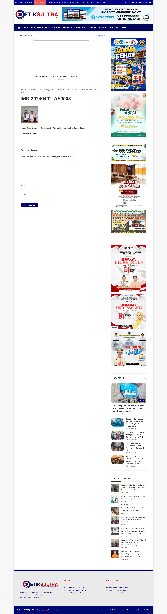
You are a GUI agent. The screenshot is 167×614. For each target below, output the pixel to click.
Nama (23, 185)
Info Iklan (113, 27)
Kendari (26, 595)
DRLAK (123, 27)
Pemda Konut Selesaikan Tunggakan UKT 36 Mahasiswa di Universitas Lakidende (56, 90)
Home (24, 90)
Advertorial (80, 27)
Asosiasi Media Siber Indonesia (117, 587)
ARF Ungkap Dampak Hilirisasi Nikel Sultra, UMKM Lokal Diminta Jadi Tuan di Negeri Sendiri (128, 408)
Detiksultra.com (53, 610)
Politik (29, 27)
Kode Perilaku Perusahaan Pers (130, 610)
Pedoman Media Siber (110, 610)
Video (67, 27)
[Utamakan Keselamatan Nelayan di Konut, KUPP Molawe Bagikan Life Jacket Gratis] (117, 422)
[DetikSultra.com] (37, 14)
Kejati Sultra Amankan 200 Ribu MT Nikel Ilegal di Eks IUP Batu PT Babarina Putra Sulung (133, 542)
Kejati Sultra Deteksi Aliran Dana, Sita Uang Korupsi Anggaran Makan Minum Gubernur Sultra (133, 487)
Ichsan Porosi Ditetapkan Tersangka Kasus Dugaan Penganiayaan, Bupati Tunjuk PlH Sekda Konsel (133, 554)
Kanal (102, 27)
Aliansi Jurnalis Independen (116, 593)
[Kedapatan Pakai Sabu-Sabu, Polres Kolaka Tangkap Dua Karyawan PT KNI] (117, 446)
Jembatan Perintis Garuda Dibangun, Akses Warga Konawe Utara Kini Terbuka (74, 3)
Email (23, 195)
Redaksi (98, 610)
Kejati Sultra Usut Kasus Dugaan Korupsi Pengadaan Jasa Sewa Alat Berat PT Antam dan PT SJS (133, 531)
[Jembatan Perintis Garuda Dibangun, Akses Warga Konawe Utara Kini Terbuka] (117, 435)
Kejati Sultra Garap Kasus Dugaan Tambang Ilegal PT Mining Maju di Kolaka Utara (133, 519)
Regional (43, 27)
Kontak (91, 610)
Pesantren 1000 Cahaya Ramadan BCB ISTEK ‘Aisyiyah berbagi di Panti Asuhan (133, 499)
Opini (92, 27)
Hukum (56, 27)
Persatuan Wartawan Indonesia (117, 590)
